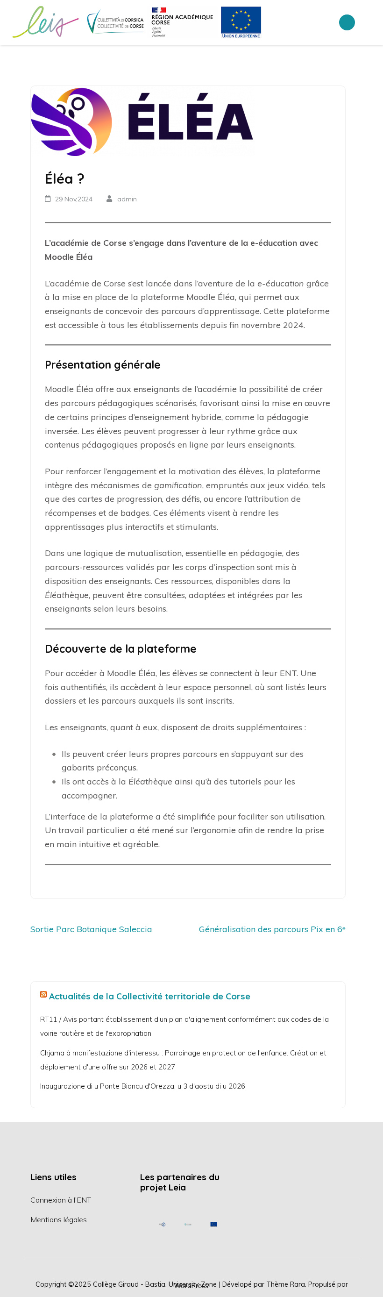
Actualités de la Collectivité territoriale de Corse (149, 996)
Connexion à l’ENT (60, 1199)
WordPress (191, 1285)
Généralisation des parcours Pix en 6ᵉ (272, 929)
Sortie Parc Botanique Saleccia (91, 929)
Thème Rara (285, 1284)
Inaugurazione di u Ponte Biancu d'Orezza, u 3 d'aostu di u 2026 (142, 1086)
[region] (188, 1224)
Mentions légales (58, 1219)
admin (127, 199)
